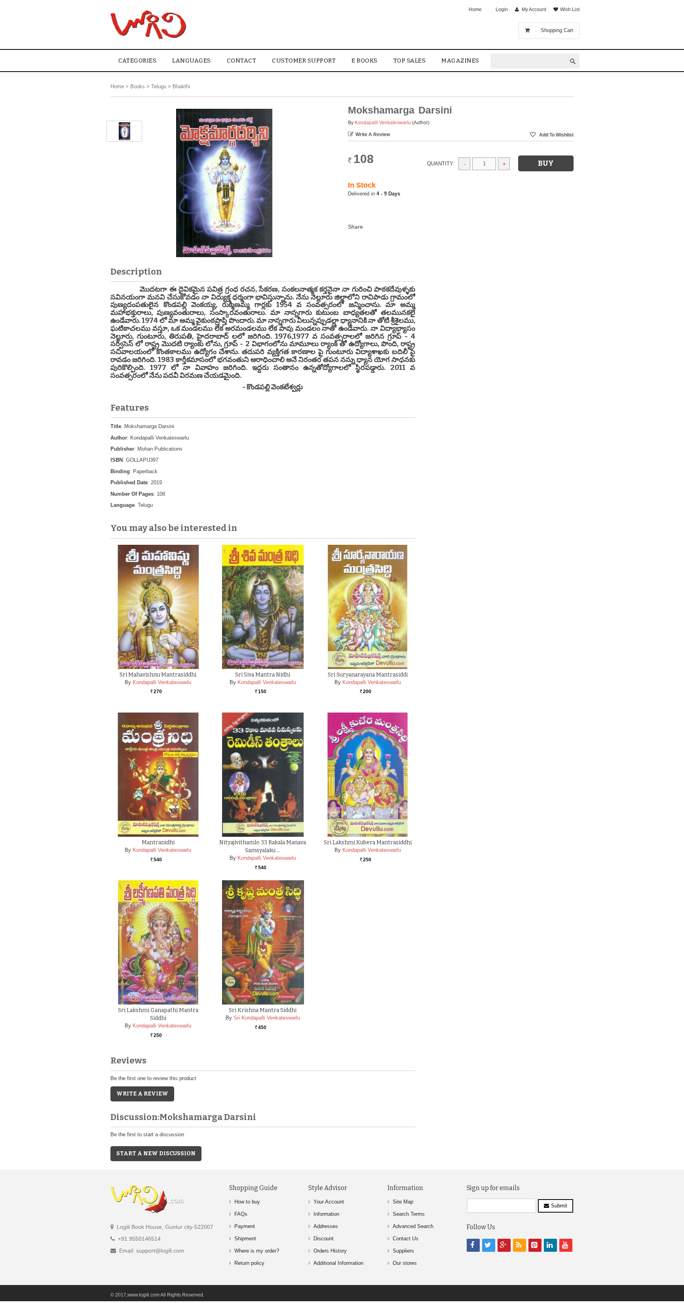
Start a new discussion (156, 1153)
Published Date (129, 482)
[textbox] (528, 61)
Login (502, 9)
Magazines (460, 60)
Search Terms (409, 1214)
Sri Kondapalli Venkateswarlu (267, 1018)
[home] (149, 24)
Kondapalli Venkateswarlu (383, 122)
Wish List (570, 9)
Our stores (405, 1263)
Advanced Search (413, 1226)
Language (122, 505)
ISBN (116, 460)
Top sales (409, 60)
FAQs (240, 1214)
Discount (324, 1238)
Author (118, 438)
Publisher (122, 449)
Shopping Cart (557, 30)
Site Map (403, 1202)
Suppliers (403, 1251)
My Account (534, 9)
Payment (244, 1226)
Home (475, 9)
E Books (365, 60)
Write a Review (372, 134)
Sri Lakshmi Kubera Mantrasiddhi (368, 842)
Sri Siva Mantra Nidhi (262, 674)
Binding (120, 471)
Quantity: (440, 164)
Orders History (330, 1251)
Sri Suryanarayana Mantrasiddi (368, 674)
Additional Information (338, 1263)
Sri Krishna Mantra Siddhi (262, 1010)
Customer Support (304, 60)
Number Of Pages (132, 494)
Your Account (329, 1202)
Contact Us (405, 1238)
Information (326, 1214)
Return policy (249, 1263)
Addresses (326, 1226)
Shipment (245, 1238)
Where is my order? (256, 1251)
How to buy (247, 1202)
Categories (137, 60)
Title (115, 426)
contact (241, 60)
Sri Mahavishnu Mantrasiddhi (158, 674)
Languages (191, 60)
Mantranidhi (158, 842)
